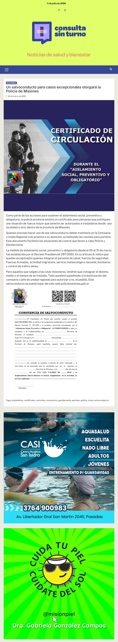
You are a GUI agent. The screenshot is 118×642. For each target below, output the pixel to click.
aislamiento (17, 400)
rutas (90, 400)
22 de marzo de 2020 (17, 96)
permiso (76, 400)
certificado (29, 400)
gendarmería (64, 400)
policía (84, 400)
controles (40, 400)
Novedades (11, 83)
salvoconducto (101, 400)
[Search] (111, 69)
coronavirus (51, 400)
